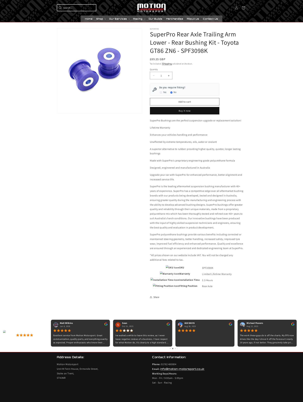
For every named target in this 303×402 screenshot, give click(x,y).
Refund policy (135, 400)
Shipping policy (219, 400)
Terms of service (198, 400)
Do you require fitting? (172, 87)
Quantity (154, 69)
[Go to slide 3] (175, 348)
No (175, 92)
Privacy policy (153, 400)
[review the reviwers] (106, 325)
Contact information (175, 400)
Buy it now (185, 110)
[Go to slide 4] (177, 348)
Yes (164, 92)
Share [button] (156, 297)
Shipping (167, 64)
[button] (76, 7)
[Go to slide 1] (170, 348)
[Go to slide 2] (172, 348)
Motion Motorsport (93, 400)
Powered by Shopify (114, 400)
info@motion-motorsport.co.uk (182, 369)
